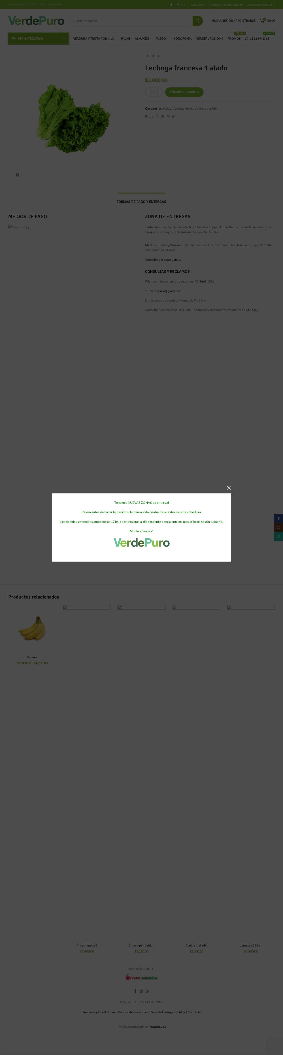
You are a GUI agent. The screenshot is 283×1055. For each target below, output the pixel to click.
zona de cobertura (188, 512)
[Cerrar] (228, 487)
